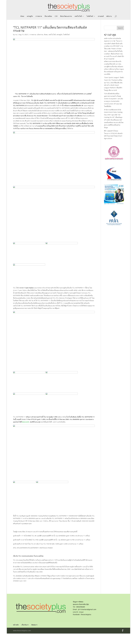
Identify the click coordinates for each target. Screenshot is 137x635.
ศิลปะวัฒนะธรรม (66, 16)
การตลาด (39, 16)
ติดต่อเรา (34, 625)
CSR (56, 16)
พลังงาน (109, 16)
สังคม (22, 16)
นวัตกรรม (40, 34)
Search (120, 28)
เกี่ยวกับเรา (25, 625)
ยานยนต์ (101, 16)
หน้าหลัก (16, 625)
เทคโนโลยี (78, 16)
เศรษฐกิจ (30, 16)
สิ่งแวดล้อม (48, 16)
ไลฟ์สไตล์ (90, 16)
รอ (16, 34)
